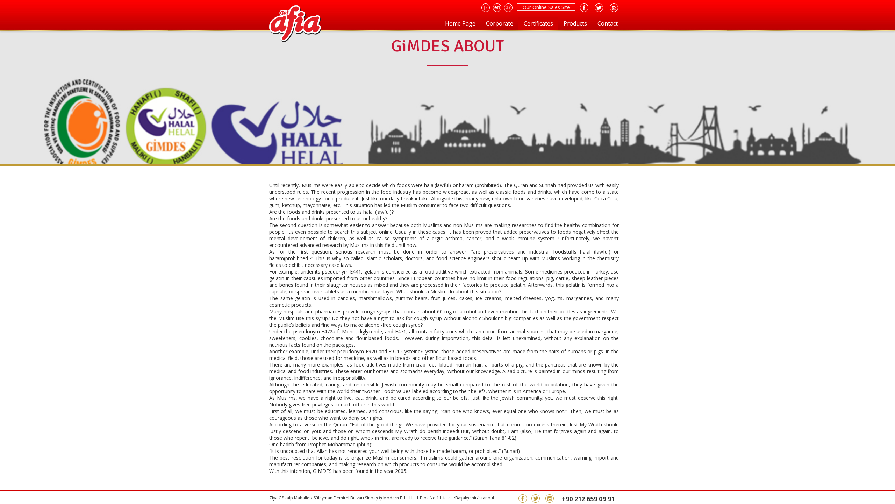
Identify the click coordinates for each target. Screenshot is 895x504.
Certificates (538, 23)
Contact (607, 23)
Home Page (460, 23)
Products (575, 23)
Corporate (499, 23)
